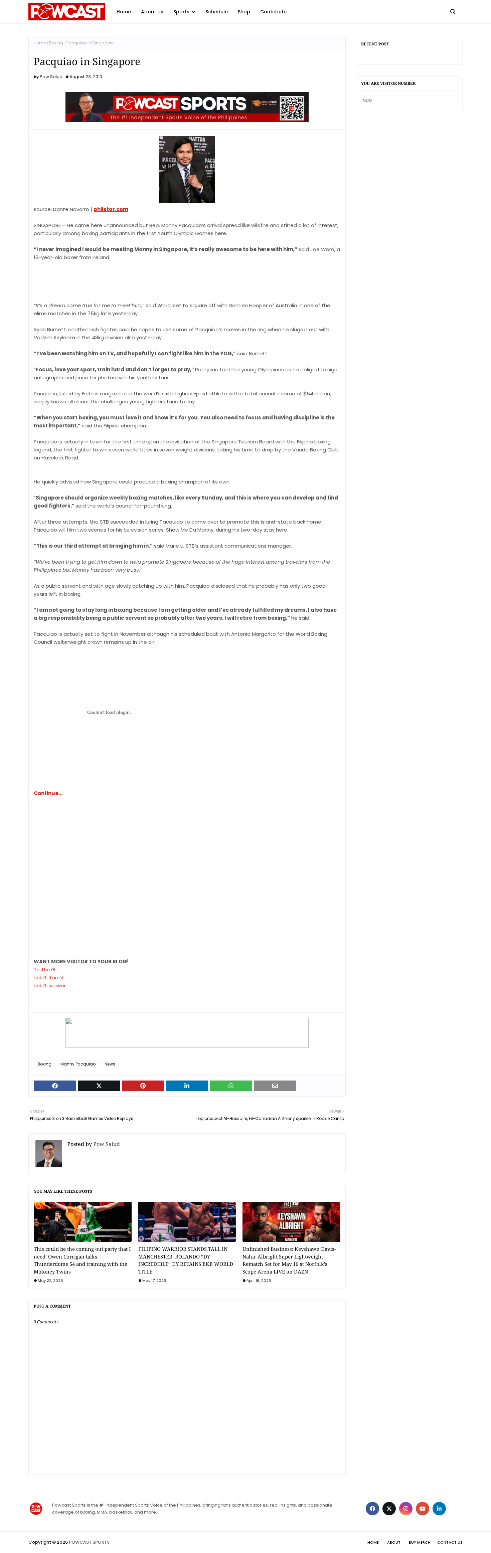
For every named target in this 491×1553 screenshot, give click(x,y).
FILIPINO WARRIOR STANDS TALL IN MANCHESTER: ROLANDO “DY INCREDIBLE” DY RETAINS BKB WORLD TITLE (185, 1260)
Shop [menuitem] (244, 11)
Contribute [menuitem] (273, 11)
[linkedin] (439, 1508)
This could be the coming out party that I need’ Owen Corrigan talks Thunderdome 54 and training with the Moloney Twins (82, 1260)
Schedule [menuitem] (216, 11)
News (110, 1064)
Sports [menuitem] (181, 11)
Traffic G (44, 969)
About (393, 1542)
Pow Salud (51, 76)
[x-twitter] (389, 1508)
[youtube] (422, 1508)
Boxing (56, 43)
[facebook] (372, 1508)
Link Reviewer (50, 985)
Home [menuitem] (124, 11)
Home (40, 43)
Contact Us (450, 1542)
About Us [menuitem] (152, 11)
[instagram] (406, 1508)
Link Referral (48, 977)
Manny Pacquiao (78, 1064)
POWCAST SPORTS (89, 1542)
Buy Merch (420, 1542)
